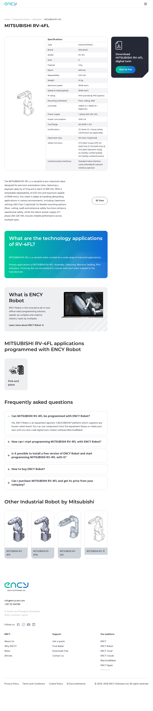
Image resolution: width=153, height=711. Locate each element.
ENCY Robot (107, 646)
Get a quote (58, 641)
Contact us (58, 655)
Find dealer (58, 646)
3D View (100, 200)
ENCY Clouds (107, 655)
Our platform (107, 634)
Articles (8, 655)
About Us (9, 641)
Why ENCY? (10, 646)
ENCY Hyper (107, 665)
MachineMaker (108, 660)
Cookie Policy (56, 683)
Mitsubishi (37, 19)
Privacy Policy (11, 683)
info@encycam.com (14, 600)
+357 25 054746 (12, 604)
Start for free (125, 69)
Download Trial (60, 651)
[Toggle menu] (146, 4)
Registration (105, 669)
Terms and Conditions (34, 683)
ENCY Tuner (107, 651)
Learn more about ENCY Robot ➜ (26, 325)
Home (7, 19)
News (7, 651)
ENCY (103, 641)
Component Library (21, 19)
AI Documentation (76, 683)
